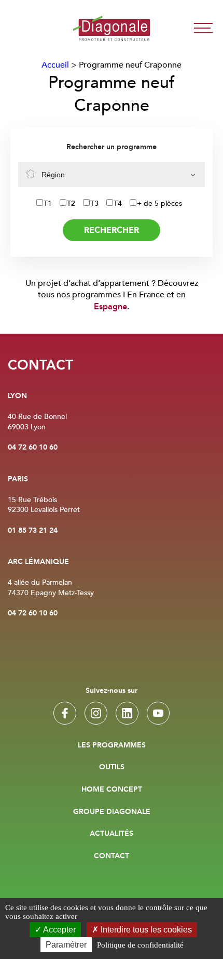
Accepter (58, 929)
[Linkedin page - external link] (127, 713)
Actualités (111, 833)
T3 (94, 203)
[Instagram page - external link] (96, 713)
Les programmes (112, 745)
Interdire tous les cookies (145, 929)
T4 (118, 203)
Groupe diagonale (111, 812)
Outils (111, 767)
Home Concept (111, 789)
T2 (71, 203)
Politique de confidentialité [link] (140, 945)
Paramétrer (66, 944)
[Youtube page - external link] (158, 713)
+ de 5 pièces (159, 203)
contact (111, 856)
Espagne (110, 306)
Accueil (55, 65)
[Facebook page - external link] (64, 713)
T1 (48, 203)
